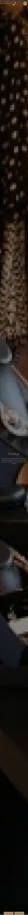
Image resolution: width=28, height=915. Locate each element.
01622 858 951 (6, 3)
